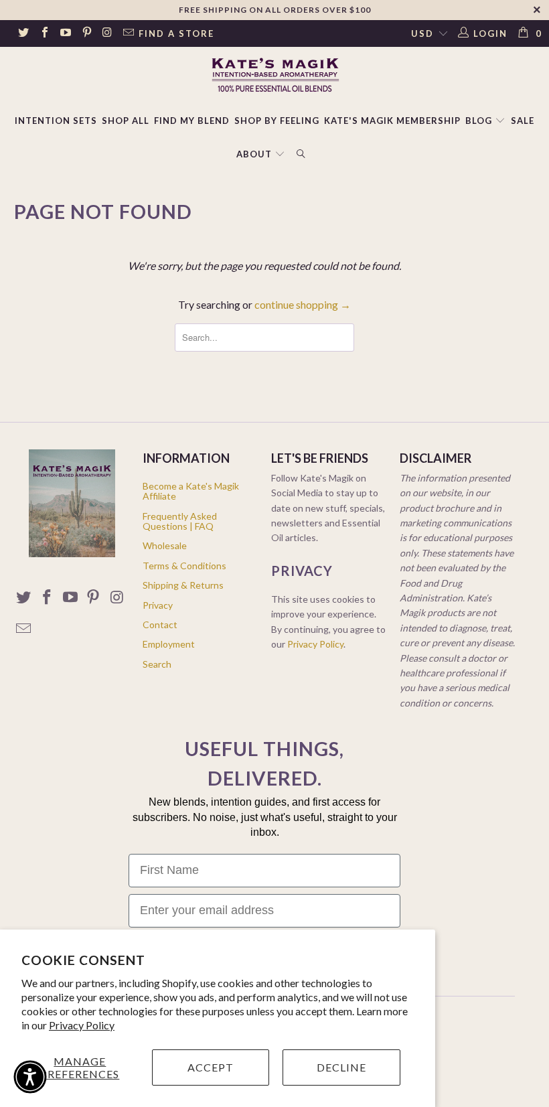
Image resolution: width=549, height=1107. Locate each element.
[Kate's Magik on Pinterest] (86, 33)
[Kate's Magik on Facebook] (43, 33)
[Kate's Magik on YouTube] (65, 33)
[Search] (301, 155)
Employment (169, 644)
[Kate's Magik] (274, 74)
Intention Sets (56, 120)
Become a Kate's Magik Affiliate (191, 491)
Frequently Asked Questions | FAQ (180, 521)
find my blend (192, 120)
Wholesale (165, 545)
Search (157, 664)
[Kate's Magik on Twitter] (23, 33)
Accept (210, 1067)
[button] (30, 1077)
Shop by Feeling (276, 120)
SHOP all (125, 120)
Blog (480, 120)
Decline (341, 1067)
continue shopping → (302, 304)
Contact (160, 624)
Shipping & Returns (183, 585)
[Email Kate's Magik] (128, 33)
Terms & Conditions (184, 565)
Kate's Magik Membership (392, 120)
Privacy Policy (81, 1025)
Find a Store (176, 33)
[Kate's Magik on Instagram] (107, 33)
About (254, 154)
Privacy (158, 605)
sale (522, 120)
